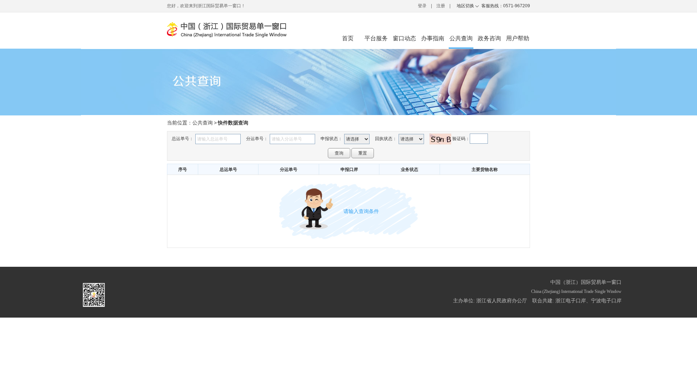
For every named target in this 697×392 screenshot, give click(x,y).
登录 (422, 5)
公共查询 (202, 123)
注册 (440, 5)
